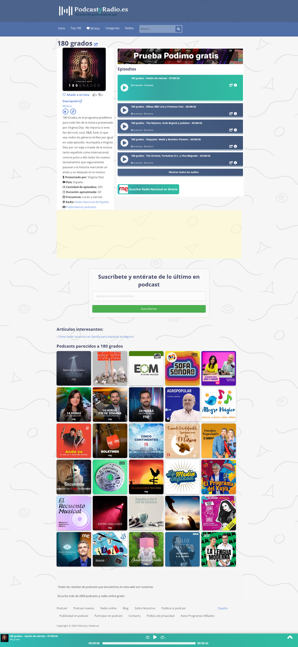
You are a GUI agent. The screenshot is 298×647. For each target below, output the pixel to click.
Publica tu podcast (174, 608)
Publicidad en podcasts (81, 207)
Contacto (135, 616)
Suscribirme (149, 309)
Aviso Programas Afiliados (198, 616)
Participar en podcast (108, 616)
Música (67, 106)
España (222, 608)
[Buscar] (178, 29)
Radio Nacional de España (92, 202)
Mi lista (95, 28)
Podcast (62, 608)
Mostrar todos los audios (184, 172)
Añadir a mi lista (78, 95)
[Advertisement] (149, 234)
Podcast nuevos (83, 608)
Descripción (71, 101)
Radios (129, 28)
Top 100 (76, 28)
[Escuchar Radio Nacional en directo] (148, 193)
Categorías (113, 28)
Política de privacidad (161, 616)
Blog (125, 608)
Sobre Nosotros (145, 608)
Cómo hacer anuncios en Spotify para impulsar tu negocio (96, 336)
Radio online (108, 608)
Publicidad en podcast (73, 616)
